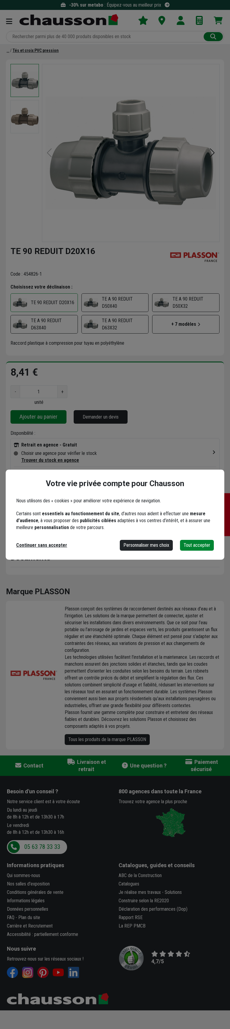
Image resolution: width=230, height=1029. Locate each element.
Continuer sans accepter (41, 545)
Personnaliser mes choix (146, 545)
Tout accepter (197, 545)
